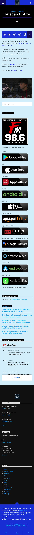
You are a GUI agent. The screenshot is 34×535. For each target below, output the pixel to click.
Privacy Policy (7, 489)
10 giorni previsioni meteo (19, 299)
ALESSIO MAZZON (7, 421)
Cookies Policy (8, 487)
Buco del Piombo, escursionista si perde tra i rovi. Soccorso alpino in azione (16, 327)
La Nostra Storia (8, 471)
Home (5, 469)
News (5, 482)
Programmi (7, 473)
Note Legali (7, 494)
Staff (5, 476)
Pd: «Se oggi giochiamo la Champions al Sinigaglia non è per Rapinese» (15, 332)
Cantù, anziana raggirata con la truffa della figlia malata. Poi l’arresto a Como (16, 310)
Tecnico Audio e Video (16, 11)
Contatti (4, 425)
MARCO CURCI (6, 415)
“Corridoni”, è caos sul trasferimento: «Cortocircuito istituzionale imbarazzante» (16, 321)
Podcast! (6, 491)
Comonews (7, 306)
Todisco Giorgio (6, 442)
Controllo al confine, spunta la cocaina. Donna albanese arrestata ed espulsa (17, 316)
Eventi (5, 485)
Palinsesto (7, 478)
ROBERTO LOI (6, 408)
